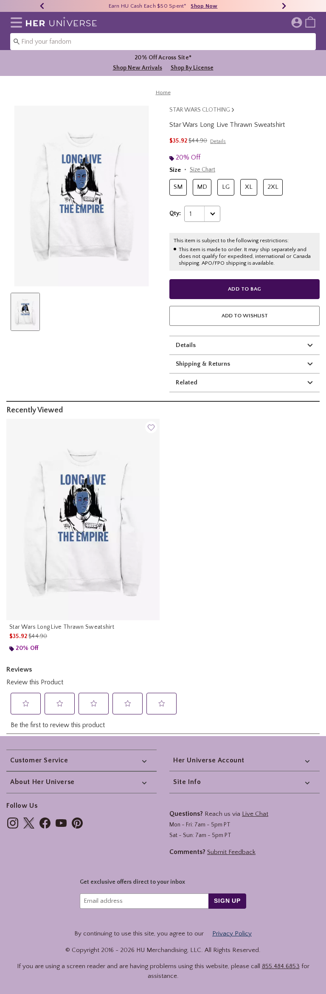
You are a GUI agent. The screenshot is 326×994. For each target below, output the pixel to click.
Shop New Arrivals (137, 67)
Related (186, 382)
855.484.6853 (281, 966)
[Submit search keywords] (16, 41)
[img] (12, 823)
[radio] (178, 187)
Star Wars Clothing (199, 109)
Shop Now (204, 6)
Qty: (175, 213)
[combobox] (163, 41)
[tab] (25, 311)
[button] (14, 22)
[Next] (284, 6)
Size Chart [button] (202, 169)
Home (163, 92)
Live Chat (255, 814)
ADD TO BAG (244, 289)
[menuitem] (310, 21)
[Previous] (42, 6)
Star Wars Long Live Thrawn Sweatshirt (61, 627)
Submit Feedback (231, 852)
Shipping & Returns (203, 363)
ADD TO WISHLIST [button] (245, 316)
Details (186, 345)
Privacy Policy (232, 933)
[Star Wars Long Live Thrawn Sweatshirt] (83, 519)
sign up (227, 900)
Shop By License (192, 67)
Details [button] (218, 141)
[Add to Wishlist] (151, 427)
